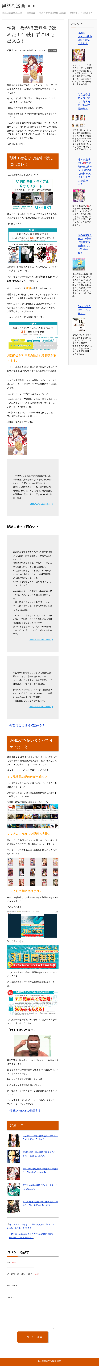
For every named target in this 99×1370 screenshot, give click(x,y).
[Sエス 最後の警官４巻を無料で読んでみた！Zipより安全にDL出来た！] (13, 1214)
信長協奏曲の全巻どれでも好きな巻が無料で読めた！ (84, 105)
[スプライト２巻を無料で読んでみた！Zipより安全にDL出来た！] (13, 1148)
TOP (13, 13)
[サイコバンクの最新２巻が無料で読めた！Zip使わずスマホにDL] (13, 1181)
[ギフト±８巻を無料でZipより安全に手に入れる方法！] (13, 1198)
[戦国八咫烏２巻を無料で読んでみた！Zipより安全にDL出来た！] (13, 1165)
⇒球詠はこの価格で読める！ (26, 729)
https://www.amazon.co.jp (41, 508)
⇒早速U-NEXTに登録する (24, 1114)
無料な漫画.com (18, 5)
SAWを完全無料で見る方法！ (84, 313)
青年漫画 (52, 54)
